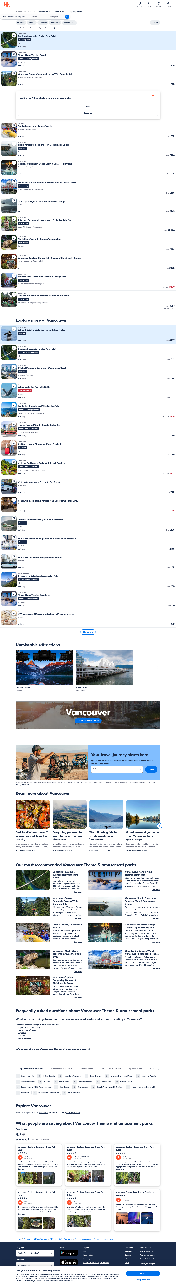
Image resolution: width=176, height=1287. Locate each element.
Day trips (21, 1035)
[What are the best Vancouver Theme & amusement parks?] (157, 1049)
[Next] (159, 667)
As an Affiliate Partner (148, 1259)
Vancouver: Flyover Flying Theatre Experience (135, 1192)
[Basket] (149, 3)
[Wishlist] (140, 3)
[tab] (31, 1069)
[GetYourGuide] (7, 5)
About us (128, 1251)
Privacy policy (88, 1259)
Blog (126, 1259)
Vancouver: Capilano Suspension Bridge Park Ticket (36, 1148)
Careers (128, 1255)
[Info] (55, 28)
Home (18, 1239)
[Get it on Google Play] (69, 1253)
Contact (86, 1251)
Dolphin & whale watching (29, 1027)
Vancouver (43, 1113)
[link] (88, 40)
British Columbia (40, 1239)
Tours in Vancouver (83, 1239)
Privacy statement (22, 785)
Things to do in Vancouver (61, 1239)
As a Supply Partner (147, 1251)
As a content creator (147, 1255)
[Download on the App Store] (69, 1262)
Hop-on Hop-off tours (27, 1030)
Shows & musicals (25, 1038)
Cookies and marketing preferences (96, 1263)
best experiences (73, 1113)
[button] (88, 40)
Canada (27, 1239)
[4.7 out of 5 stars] (23, 1139)
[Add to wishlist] (14, 35)
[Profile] (168, 3)
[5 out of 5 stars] (39, 1153)
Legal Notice (88, 1255)
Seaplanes (22, 1033)
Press (127, 1263)
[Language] (159, 3)
